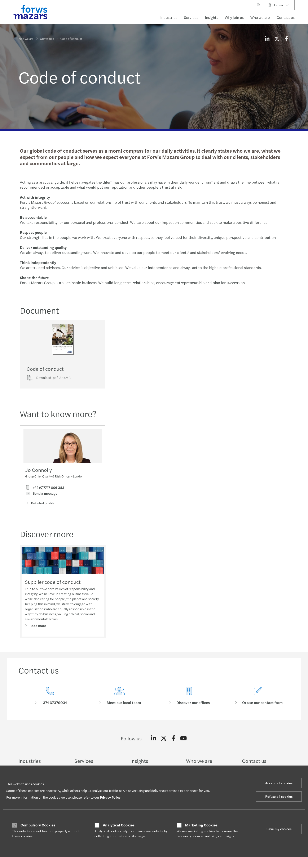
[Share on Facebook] (286, 38)
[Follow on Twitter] (163, 738)
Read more (38, 625)
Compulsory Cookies (38, 825)
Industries (168, 17)
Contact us (286, 17)
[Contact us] (50, 696)
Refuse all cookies (278, 796)
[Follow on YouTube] (183, 738)
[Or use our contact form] (258, 696)
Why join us (234, 17)
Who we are (260, 17)
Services (191, 17)
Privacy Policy (110, 797)
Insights (211, 17)
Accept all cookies (278, 783)
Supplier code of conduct (53, 581)
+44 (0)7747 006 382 (48, 487)
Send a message (44, 493)
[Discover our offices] (188, 696)
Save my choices (279, 828)
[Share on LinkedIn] (267, 38)
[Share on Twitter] (277, 38)
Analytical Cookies (119, 825)
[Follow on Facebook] (173, 738)
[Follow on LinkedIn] (153, 738)
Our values (47, 38)
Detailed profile (42, 503)
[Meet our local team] (119, 696)
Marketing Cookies (201, 825)
